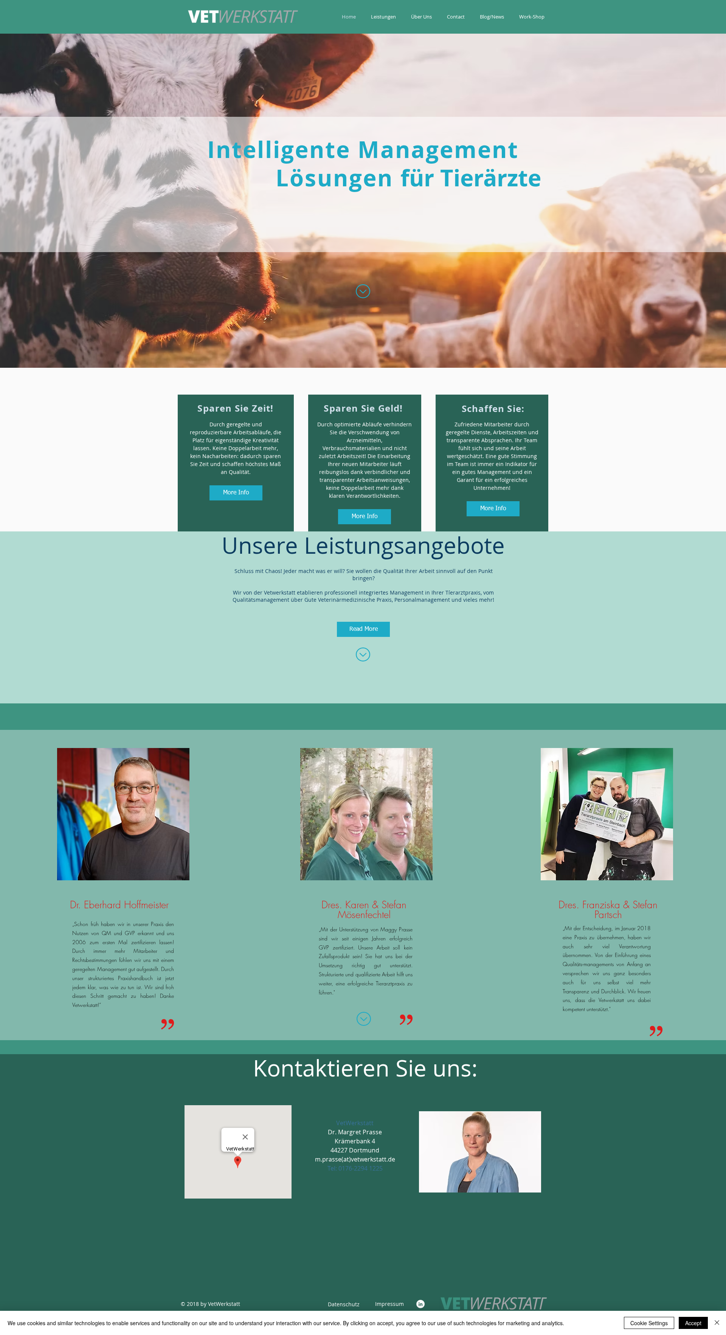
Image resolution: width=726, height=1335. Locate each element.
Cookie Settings (649, 1323)
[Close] (716, 1323)
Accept (693, 1323)
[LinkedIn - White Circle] (420, 1304)
